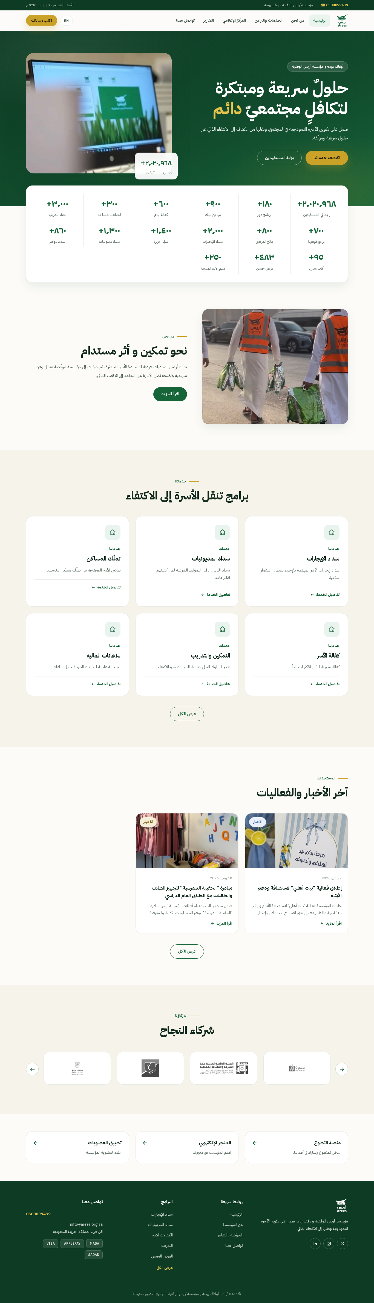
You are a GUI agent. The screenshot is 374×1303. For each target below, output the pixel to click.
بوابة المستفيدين (279, 158)
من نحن (297, 20)
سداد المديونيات (160, 1225)
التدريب (167, 1245)
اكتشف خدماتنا (326, 158)
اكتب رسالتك (41, 20)
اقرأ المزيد (170, 394)
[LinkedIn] (315, 1243)
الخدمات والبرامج (268, 20)
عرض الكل (187, 714)
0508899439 (38, 1214)
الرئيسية (319, 20)
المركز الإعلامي (234, 20)
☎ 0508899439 (334, 5)
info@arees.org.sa (86, 1224)
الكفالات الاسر (162, 1235)
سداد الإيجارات (162, 1214)
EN (66, 20)
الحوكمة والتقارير (230, 1235)
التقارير (208, 20)
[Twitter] (342, 1243)
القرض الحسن (162, 1256)
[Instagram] (328, 1243)
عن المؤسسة (233, 1225)
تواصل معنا (185, 20)
